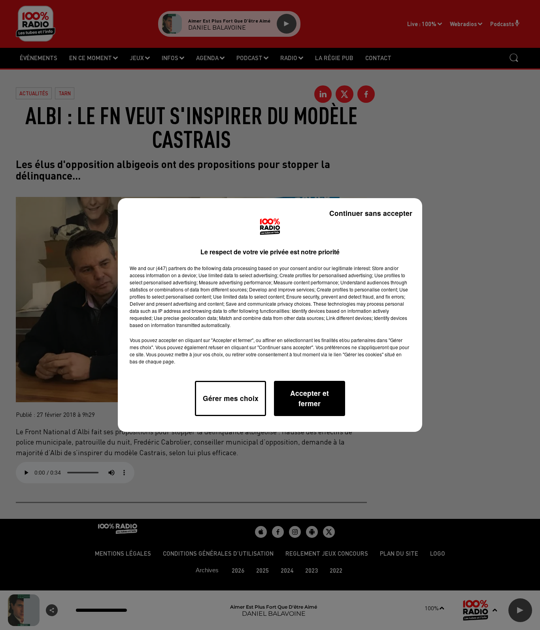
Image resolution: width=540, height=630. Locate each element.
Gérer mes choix (231, 398)
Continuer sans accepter (370, 213)
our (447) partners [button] (166, 268)
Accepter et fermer (309, 398)
